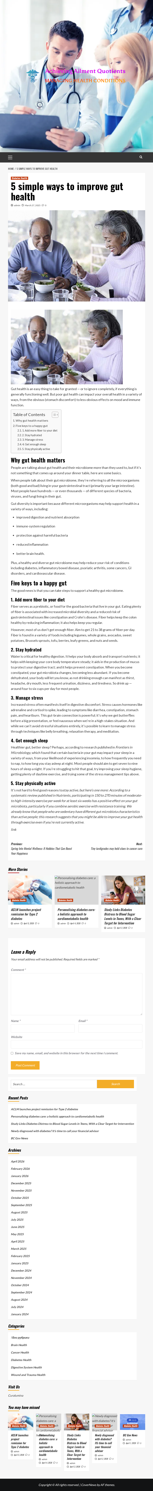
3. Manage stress (32, 439)
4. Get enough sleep (34, 444)
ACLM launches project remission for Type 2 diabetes (26, 914)
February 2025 (20, 1256)
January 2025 (19, 1263)
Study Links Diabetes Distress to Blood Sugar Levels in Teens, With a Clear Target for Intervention (122, 916)
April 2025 (17, 1241)
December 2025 (21, 1183)
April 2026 (17, 1161)
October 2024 (20, 1285)
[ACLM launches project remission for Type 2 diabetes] (30, 890)
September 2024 (21, 1292)
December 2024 (21, 1270)
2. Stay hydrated (32, 435)
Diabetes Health (19, 178)
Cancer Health (20, 1352)
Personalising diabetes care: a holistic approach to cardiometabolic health (76, 914)
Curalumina (15, 1395)
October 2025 (20, 1197)
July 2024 (17, 1307)
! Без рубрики (20, 1337)
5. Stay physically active (36, 449)
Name (15, 1021)
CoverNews (88, 1485)
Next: (116, 846)
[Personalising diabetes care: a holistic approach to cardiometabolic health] (77, 890)
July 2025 (17, 1219)
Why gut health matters (32, 420)
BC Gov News (19, 1138)
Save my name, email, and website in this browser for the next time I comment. (66, 1053)
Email (82, 1021)
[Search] (141, 157)
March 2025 (18, 1248)
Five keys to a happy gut (32, 425)
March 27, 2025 (32, 205)
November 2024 (21, 1277)
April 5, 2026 (29, 923)
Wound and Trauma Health (28, 1374)
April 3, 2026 (122, 927)
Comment (18, 969)
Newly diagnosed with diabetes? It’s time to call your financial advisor (55, 1131)
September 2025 (21, 1205)
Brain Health (19, 1345)
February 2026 (20, 1168)
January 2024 (19, 1314)
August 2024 (19, 1299)
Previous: (41, 849)
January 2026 (19, 1176)
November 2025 (21, 1190)
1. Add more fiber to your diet (39, 430)
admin (17, 205)
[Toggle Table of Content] (53, 415)
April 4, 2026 (75, 923)
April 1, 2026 (131, 1443)
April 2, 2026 (103, 1458)
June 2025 (17, 1227)
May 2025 (17, 1234)
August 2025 (19, 1212)
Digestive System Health (26, 1367)
